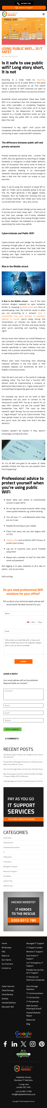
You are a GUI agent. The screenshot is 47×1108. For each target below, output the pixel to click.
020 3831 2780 (26, 3)
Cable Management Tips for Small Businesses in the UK (23, 781)
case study (7, 838)
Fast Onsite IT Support (32, 957)
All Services (6, 947)
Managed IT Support (10, 866)
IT (4, 852)
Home (4, 943)
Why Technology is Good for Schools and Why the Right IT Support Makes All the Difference (23, 775)
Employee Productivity (11, 847)
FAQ (3, 951)
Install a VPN (12, 540)
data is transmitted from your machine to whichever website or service (23, 316)
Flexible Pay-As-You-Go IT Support (35, 971)
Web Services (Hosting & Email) (33, 1007)
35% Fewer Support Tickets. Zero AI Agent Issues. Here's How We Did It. (23, 755)
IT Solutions (7, 862)
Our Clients (6, 959)
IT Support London (34, 947)
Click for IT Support (26, 8)
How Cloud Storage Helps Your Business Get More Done (23, 769)
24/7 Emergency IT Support (34, 964)
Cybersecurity (8, 842)
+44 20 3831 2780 (23, 1091)
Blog (28, 1023)
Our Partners (7, 963)
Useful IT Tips (8, 881)
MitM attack (27, 307)
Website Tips (8, 886)
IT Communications (34, 993)
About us (5, 955)
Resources (30, 1019)
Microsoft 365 (8, 1006)
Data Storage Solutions (32, 988)
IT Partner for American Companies (35, 978)
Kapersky (41, 79)
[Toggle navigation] (43, 14)
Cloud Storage (8, 990)
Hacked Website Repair (33, 1014)
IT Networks (7, 857)
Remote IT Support (10, 871)
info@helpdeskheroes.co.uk (23, 1094)
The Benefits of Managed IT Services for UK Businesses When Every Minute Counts (22, 763)
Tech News (7, 876)
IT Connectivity (32, 997)
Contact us (6, 968)
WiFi (20, 517)
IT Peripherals (32, 1001)
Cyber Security (8, 986)
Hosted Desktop (9, 1002)
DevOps (5, 998)
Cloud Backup (7, 994)
